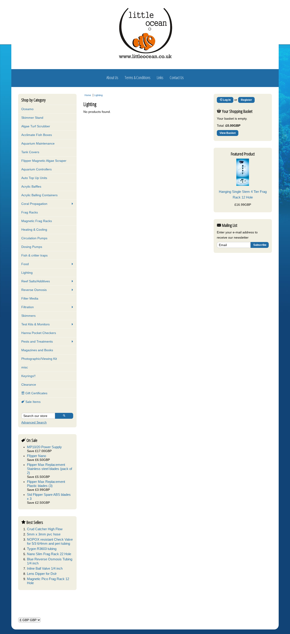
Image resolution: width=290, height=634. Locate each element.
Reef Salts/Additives (35, 281)
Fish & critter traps (34, 255)
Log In (226, 100)
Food (25, 264)
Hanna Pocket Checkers (38, 333)
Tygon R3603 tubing (41, 549)
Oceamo (27, 109)
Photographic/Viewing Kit (39, 359)
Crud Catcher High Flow (45, 529)
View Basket (228, 133)
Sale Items (32, 402)
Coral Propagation (34, 204)
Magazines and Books (37, 350)
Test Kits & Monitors (35, 324)
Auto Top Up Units (34, 178)
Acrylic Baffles (31, 186)
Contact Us (177, 77)
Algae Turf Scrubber (35, 126)
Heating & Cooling (34, 229)
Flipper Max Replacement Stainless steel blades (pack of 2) (49, 469)
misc (24, 367)
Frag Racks (29, 212)
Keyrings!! (28, 376)
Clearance (28, 384)
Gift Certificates (35, 393)
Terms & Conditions (137, 77)
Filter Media (29, 298)
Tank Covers (30, 152)
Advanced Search (34, 422)
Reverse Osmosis (34, 290)
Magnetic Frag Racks (36, 221)
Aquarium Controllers (36, 169)
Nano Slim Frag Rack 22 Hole (49, 554)
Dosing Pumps (31, 247)
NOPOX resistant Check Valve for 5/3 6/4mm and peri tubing (50, 541)
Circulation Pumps (34, 238)
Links (160, 77)
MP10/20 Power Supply (44, 447)
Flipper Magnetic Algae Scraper (43, 160)
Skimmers (28, 315)
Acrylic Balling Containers (39, 195)
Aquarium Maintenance (38, 143)
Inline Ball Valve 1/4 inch (45, 568)
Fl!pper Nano (36, 456)
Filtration (27, 307)
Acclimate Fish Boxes (36, 135)
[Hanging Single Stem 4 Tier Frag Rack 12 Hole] (242, 184)
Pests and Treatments (37, 341)
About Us (112, 77)
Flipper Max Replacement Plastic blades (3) (46, 484)
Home (88, 95)
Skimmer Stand (32, 117)
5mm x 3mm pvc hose (43, 534)
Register (246, 100)
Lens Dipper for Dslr (42, 574)
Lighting (27, 272)
